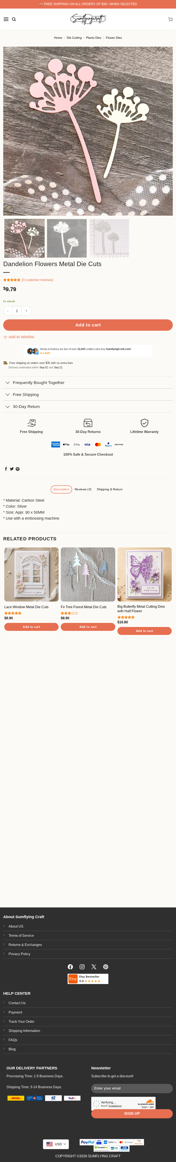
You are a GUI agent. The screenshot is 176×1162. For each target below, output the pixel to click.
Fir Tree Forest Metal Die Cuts (83, 607)
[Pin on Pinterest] (18, 469)
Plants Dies (93, 37)
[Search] (14, 19)
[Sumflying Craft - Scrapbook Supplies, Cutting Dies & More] (88, 19)
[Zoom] (9, 210)
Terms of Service (21, 935)
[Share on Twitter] (12, 469)
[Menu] (6, 19)
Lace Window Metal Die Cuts (26, 607)
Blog (12, 1049)
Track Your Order (21, 1021)
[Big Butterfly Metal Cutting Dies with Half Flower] (144, 574)
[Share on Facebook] (6, 469)
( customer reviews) (37, 280)
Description (61, 489)
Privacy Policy (19, 954)
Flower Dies (114, 37)
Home (58, 37)
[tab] (61, 489)
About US (16, 926)
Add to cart (88, 324)
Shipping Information (24, 1031)
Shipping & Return (110, 489)
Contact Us (17, 1003)
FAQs (13, 1040)
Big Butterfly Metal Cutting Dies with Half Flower (141, 609)
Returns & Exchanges (25, 945)
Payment (15, 1012)
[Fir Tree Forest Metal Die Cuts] (88, 574)
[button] (18, 337)
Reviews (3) (83, 489)
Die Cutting (74, 37)
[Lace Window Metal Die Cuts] (31, 574)
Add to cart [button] (31, 626)
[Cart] (170, 19)
